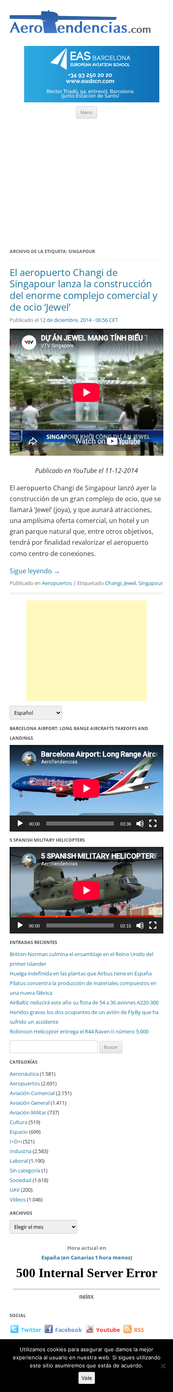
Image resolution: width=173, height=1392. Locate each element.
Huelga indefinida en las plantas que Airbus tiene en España (81, 973)
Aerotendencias (80, 25)
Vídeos (18, 1199)
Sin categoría (25, 1170)
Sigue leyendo (35, 570)
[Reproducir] (20, 823)
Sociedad (20, 1180)
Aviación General (29, 1102)
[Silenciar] (140, 823)
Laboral (19, 1160)
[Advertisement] (86, 180)
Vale (86, 1378)
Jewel (130, 583)
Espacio (19, 1131)
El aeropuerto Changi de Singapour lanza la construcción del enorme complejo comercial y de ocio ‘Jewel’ (83, 289)
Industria (20, 1151)
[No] (163, 1366)
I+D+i (16, 1141)
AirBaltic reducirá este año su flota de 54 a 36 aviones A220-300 (84, 1002)
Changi (113, 583)
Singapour (150, 583)
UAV (15, 1189)
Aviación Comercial (32, 1093)
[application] (86, 788)
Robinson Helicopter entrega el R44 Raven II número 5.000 (79, 1031)
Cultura (18, 1122)
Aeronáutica (24, 1073)
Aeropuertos (57, 583)
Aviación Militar (28, 1112)
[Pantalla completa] (153, 823)
